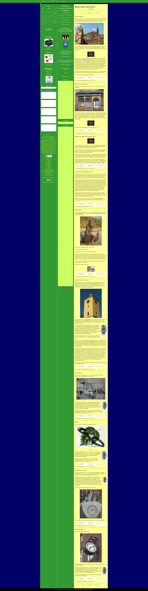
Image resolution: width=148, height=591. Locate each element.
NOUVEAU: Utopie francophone (65, 17)
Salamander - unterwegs (65, 220)
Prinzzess (65, 211)
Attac (65, 261)
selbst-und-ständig (65, 230)
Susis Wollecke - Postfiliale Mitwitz (48, 171)
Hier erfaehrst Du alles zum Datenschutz (81, 589)
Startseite (43, 1)
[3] (87, 584)
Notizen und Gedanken (65, 24)
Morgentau (49, 168)
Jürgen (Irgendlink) (65, 175)
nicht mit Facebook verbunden (77, 77)
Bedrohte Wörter (65, 268)
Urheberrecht (65, 280)
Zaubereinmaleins (48, 174)
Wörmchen (66, 256)
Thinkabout (65, 237)
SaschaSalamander (48, 172)
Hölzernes (88, 212)
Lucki (65, 194)
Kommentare (88, 80)
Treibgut (65, 246)
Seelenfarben (65, 277)
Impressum (58, 1)
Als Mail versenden (99, 77)
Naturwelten (65, 108)
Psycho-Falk (96, 86)
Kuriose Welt (65, 115)
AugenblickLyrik (65, 135)
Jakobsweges (97, 59)
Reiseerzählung (98, 71)
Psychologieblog (66, 213)
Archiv (48, 1)
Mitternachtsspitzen (48, 164)
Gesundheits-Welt (65, 110)
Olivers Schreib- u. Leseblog (65, 201)
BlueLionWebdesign (51, 177)
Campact (65, 273)
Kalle (65, 180)
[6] (91, 584)
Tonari (65, 242)
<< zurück (83, 584)
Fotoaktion (87, 145)
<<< (42, 8)
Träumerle (65, 244)
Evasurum (65, 151)
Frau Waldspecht (89, 335)
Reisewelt (65, 103)
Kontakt (52, 1)
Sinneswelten (65, 105)
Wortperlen (49, 160)
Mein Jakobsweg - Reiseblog (65, 22)
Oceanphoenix (65, 204)
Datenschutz (63, 1)
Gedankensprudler (48, 170)
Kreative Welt (65, 93)
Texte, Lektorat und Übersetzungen (65, 8)
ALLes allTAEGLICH (48, 162)
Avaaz (65, 263)
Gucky (65, 173)
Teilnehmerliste (49, 64)
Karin (76, 80)
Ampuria (65, 132)
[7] (92, 584)
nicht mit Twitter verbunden (88, 77)
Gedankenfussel (66, 168)
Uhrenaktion (92, 325)
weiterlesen (78, 200)
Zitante (48, 161)
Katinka (65, 182)
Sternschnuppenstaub (66, 232)
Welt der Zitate (65, 96)
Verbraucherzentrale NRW (65, 282)
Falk (77, 212)
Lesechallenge (84, 174)
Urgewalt (65, 249)
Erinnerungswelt (66, 91)
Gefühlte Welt (65, 89)
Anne (65, 130)
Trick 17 (65, 251)
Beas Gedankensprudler (65, 137)
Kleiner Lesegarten (65, 122)
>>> (55, 8)
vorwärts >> (98, 584)
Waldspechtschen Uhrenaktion (92, 451)
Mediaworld (65, 101)
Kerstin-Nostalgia (65, 187)
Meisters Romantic (65, 199)
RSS (92, 80)
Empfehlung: (48, 74)
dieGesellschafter (65, 275)
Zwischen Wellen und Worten (48, 169)
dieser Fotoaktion (89, 375)
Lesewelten (65, 98)
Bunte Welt (66, 117)
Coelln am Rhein (65, 144)
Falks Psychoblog (65, 163)
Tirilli (48, 163)
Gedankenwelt (65, 86)
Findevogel (66, 158)
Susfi (49, 167)
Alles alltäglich (65, 127)
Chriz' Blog (66, 142)
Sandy (65, 225)
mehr (49, 97)
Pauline (65, 206)
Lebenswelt (65, 84)
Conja (65, 146)
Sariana (65, 227)
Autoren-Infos (65, 265)
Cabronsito (66, 139)
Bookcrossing (65, 270)
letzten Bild (84, 18)
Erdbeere (65, 149)
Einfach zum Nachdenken (48, 175)
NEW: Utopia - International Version (65, 15)
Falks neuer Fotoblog (65, 161)
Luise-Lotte (65, 196)
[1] (85, 584)
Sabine (65, 218)
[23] (95, 584)
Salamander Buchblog (66, 223)
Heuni (65, 170)
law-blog (65, 192)
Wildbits (65, 254)
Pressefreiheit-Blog (65, 208)
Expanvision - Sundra (65, 154)
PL (94, 80)
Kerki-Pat (65, 189)
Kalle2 (65, 177)
